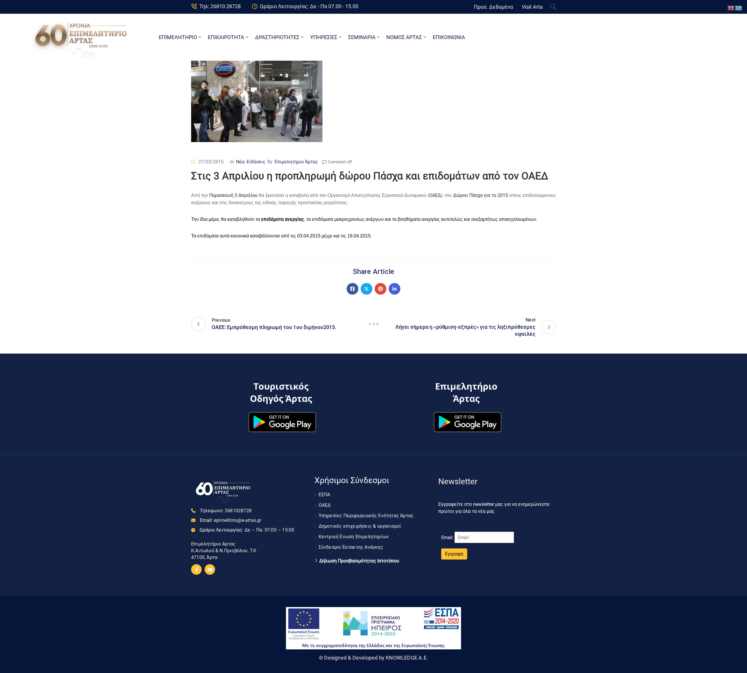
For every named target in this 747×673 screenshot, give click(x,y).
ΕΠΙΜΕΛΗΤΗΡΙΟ (178, 37)
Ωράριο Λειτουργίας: (247, 530)
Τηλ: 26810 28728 (220, 6)
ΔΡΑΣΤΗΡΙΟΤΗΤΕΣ (277, 37)
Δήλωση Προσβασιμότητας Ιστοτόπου (359, 561)
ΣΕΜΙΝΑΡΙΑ (362, 37)
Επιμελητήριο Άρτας (296, 162)
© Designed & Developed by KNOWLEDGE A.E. (373, 658)
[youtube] (210, 569)
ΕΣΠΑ (324, 494)
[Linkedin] (394, 289)
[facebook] (196, 569)
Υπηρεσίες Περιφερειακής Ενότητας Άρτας (366, 515)
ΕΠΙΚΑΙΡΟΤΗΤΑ (226, 37)
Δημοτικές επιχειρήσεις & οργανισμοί (360, 526)
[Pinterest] (380, 289)
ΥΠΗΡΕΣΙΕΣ (323, 37)
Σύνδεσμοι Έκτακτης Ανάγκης (351, 547)
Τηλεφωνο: (226, 510)
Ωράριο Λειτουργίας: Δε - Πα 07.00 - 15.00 (309, 6)
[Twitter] (366, 289)
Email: (230, 520)
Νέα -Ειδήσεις (251, 162)
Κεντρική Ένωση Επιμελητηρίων (354, 536)
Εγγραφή (454, 554)
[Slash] (373, 324)
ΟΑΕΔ (325, 505)
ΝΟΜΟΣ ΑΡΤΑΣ (404, 37)
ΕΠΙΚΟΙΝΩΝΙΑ (449, 37)
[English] (731, 8)
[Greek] (739, 8)
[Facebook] (352, 289)
